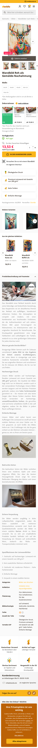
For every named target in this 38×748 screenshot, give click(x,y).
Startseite (5, 19)
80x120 (25, 87)
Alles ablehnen (19, 735)
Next (33, 41)
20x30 (5, 87)
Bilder (13, 19)
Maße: (5, 82)
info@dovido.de (11, 683)
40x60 (12, 87)
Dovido (33, 202)
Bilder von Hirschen (26, 582)
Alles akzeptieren (19, 741)
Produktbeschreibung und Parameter (15, 276)
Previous (3, 253)
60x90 (18, 87)
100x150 (5, 92)
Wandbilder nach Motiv (26, 19)
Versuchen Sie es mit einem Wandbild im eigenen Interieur (20, 163)
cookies (28, 721)
